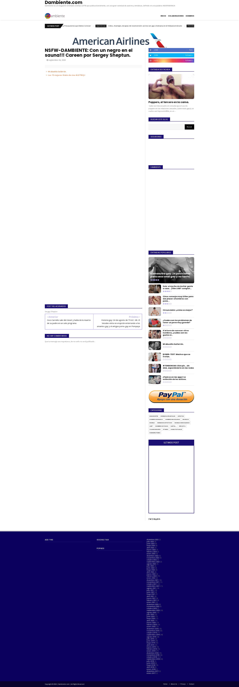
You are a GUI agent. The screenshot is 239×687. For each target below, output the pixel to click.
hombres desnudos (156, 419)
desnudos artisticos (164, 423)
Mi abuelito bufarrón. (57, 71)
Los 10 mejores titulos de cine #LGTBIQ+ (66, 75)
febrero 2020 (152, 624)
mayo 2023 (151, 545)
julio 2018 (150, 661)
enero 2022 (151, 578)
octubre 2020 (152, 608)
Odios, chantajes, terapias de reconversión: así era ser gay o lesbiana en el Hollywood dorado (121, 26)
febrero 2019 (152, 649)
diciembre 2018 (152, 653)
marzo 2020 (151, 622)
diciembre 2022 (152, 556)
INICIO (163, 16)
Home (165, 684)
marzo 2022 (151, 574)
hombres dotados (161, 426)
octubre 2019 (152, 633)
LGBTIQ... (174, 426)
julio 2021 (150, 590)
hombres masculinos (172, 419)
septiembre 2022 (153, 562)
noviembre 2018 (153, 655)
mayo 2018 (151, 665)
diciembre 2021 (152, 580)
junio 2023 (150, 543)
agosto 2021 (151, 588)
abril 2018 (150, 667)
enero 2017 (151, 673)
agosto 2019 (151, 637)
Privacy (182, 684)
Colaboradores (154, 429)
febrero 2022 (152, 576)
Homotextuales (176, 429)
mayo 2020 (151, 618)
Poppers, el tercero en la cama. (169, 102)
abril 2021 (150, 596)
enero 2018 (151, 669)
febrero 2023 (152, 551)
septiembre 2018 (153, 659)
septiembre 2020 (153, 610)
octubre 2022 (152, 560)
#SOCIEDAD (167, 26)
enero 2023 (151, 553)
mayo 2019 (151, 643)
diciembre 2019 (152, 629)
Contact (191, 684)
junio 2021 (150, 592)
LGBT (151, 426)
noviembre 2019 (153, 631)
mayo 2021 (151, 594)
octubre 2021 (152, 584)
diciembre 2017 (152, 671)
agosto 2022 (151, 564)
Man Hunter (153, 416)
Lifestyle (181, 416)
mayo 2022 (151, 570)
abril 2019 (150, 645)
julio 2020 (150, 614)
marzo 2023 (151, 549)
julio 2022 (150, 566)
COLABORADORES (176, 16)
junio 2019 (150, 641)
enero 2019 (151, 651)
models (152, 423)
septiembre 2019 (153, 635)
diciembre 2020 (152, 604)
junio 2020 (150, 616)
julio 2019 (150, 639)
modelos (186, 419)
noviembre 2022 (153, 558)
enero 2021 (151, 602)
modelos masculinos (182, 423)
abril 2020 (150, 620)
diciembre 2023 (152, 539)
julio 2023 (150, 541)
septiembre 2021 (153, 586)
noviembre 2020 (153, 606)
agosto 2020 (151, 612)
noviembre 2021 (153, 582)
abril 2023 (150, 547)
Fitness (165, 429)
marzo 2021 (151, 598)
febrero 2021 (152, 600)
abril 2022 (150, 572)
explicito (182, 426)
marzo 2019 (151, 647)
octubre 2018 (152, 657)
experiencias (76, 26)
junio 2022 (150, 568)
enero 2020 (151, 626)
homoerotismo (154, 433)
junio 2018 (150, 663)
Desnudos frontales (168, 416)
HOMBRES (190, 16)
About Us (174, 684)
